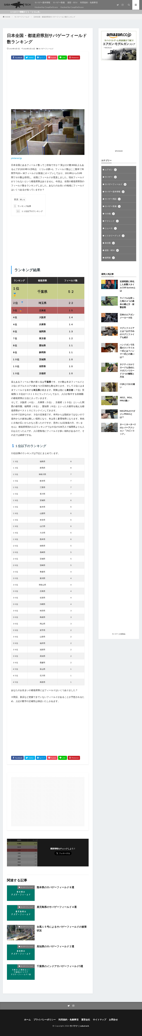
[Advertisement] (47, 87)
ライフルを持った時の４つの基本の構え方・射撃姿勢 (127, 303)
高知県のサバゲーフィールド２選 (55, 946)
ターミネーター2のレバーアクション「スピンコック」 (128, 429)
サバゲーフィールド (21, 17)
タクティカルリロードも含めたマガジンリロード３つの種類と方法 (127, 370)
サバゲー (110, 177)
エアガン (110, 169)
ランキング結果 (22, 206)
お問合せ (113, 1019)
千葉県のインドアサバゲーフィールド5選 (60, 966)
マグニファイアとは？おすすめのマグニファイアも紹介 (127, 333)
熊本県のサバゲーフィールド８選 (55, 887)
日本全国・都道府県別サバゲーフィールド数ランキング (54, 17)
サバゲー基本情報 (42, 2)
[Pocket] (52, 58)
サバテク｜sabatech (79, 1026)
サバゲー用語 (112, 199)
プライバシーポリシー (45, 1019)
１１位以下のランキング (30, 211)
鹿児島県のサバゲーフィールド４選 (57, 906)
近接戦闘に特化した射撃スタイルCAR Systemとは (128, 286)
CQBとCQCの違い (127, 385)
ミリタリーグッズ (114, 235)
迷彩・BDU (72, 2)
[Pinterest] (74, 58)
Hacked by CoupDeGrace (46, 7)
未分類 (109, 243)
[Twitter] (29, 58)
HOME (7, 17)
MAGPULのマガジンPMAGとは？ (127, 414)
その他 (109, 213)
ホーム (27, 1019)
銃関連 (109, 257)
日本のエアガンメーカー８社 (127, 316)
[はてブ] (41, 58)
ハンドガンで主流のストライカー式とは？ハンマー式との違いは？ (127, 350)
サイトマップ (99, 1019)
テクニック (111, 221)
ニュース (110, 228)
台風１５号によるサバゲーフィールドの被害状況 (62, 928)
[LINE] (62, 58)
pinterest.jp (16, 158)
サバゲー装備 (59, 2)
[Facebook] (17, 58)
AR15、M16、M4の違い (127, 399)
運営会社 (85, 1019)
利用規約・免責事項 (89, 2)
